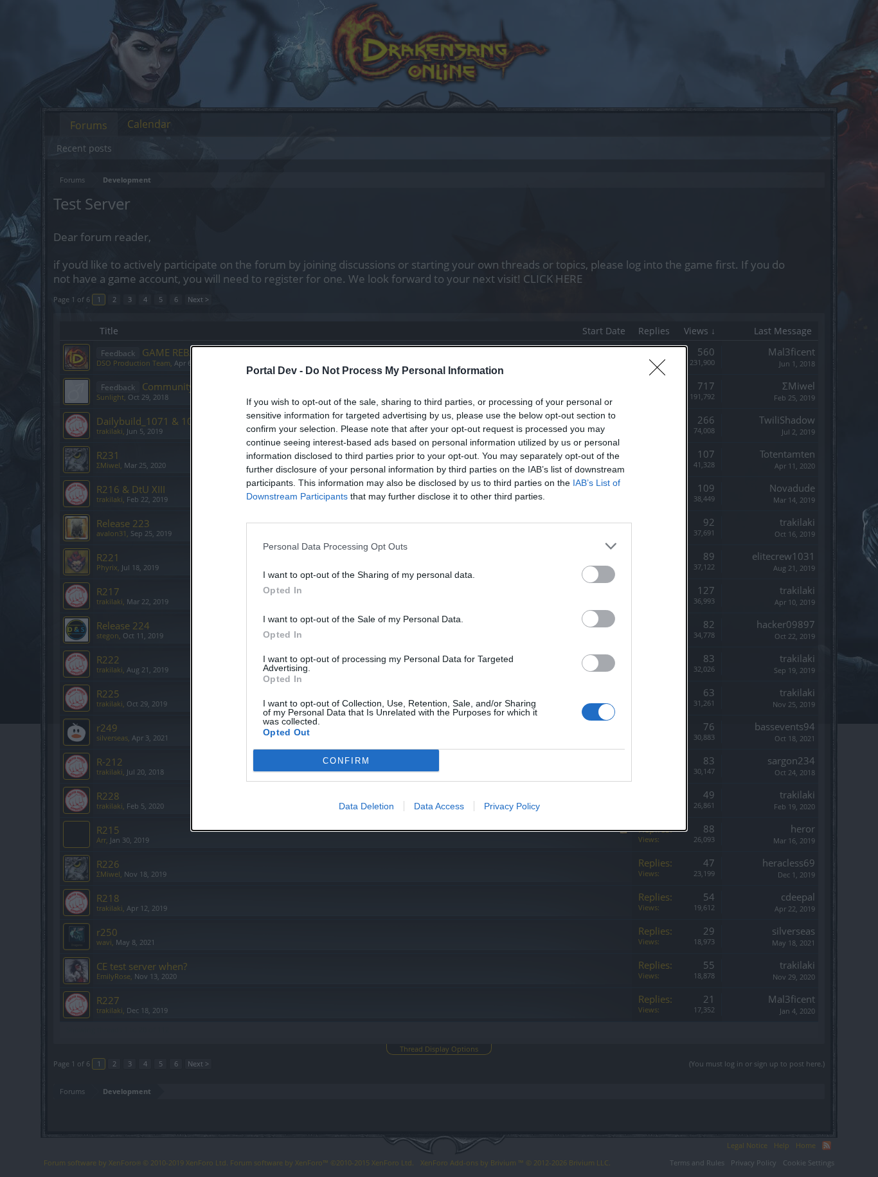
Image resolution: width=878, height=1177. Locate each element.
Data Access (439, 806)
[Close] (661, 371)
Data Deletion (366, 806)
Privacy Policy (512, 806)
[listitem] (439, 546)
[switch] (598, 574)
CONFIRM (346, 761)
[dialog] (439, 588)
